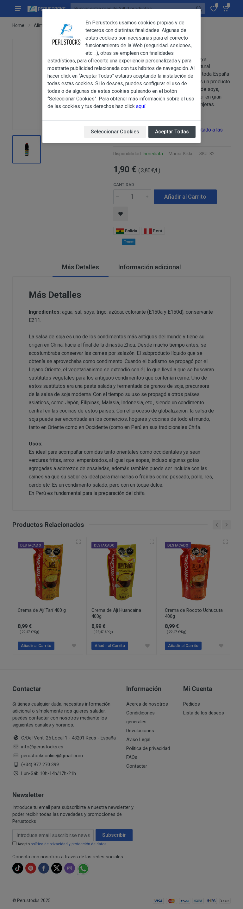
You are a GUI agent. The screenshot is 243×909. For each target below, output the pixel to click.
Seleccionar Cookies (115, 132)
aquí (140, 106)
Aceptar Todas (172, 132)
